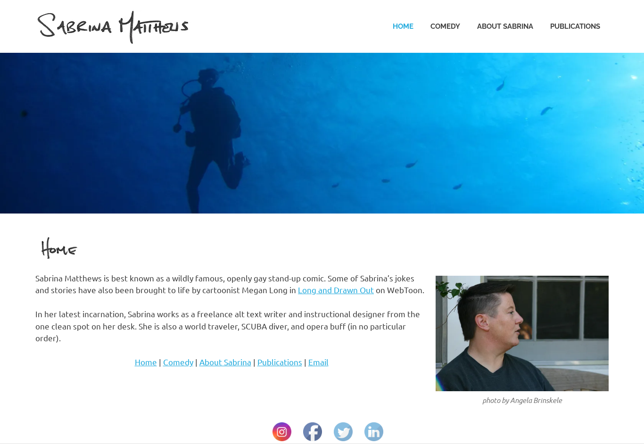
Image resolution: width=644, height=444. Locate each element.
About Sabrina (505, 26)
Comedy (445, 26)
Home (403, 26)
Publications (575, 26)
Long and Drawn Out (336, 290)
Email (318, 362)
